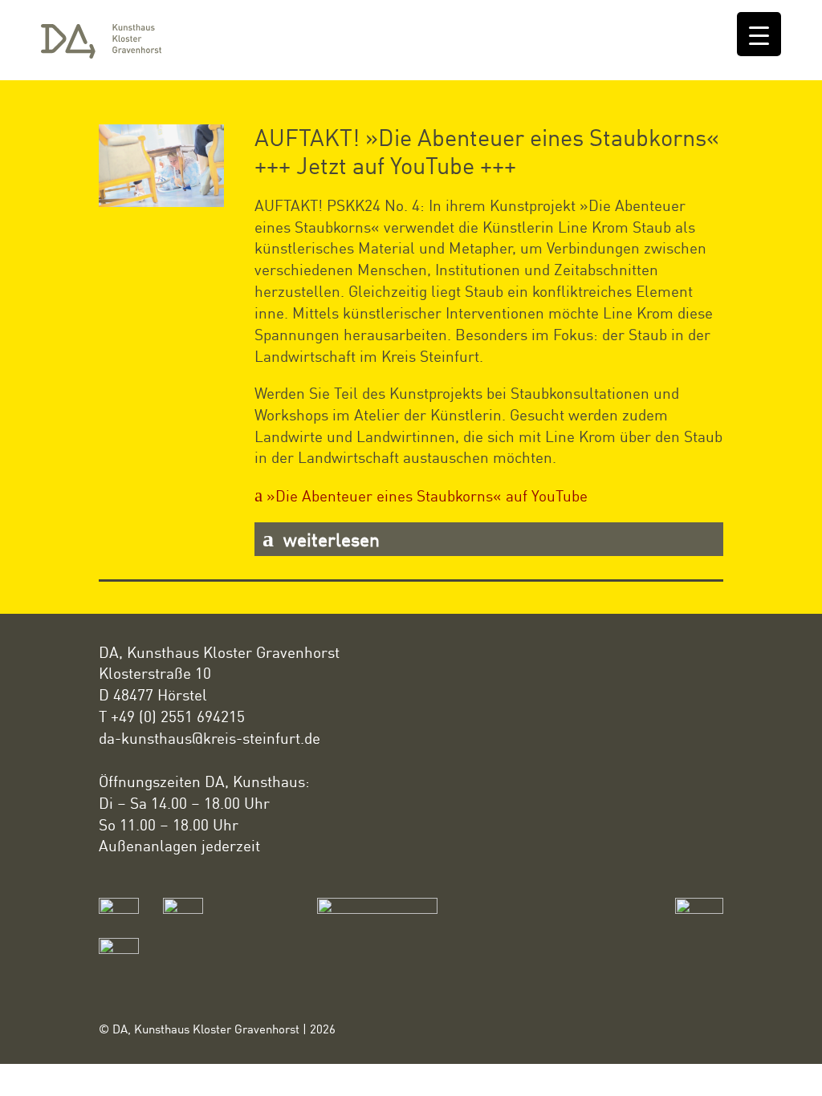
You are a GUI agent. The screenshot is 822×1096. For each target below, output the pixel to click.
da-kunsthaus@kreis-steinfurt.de (209, 738)
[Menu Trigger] (759, 34)
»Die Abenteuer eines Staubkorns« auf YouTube (427, 495)
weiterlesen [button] (329, 539)
